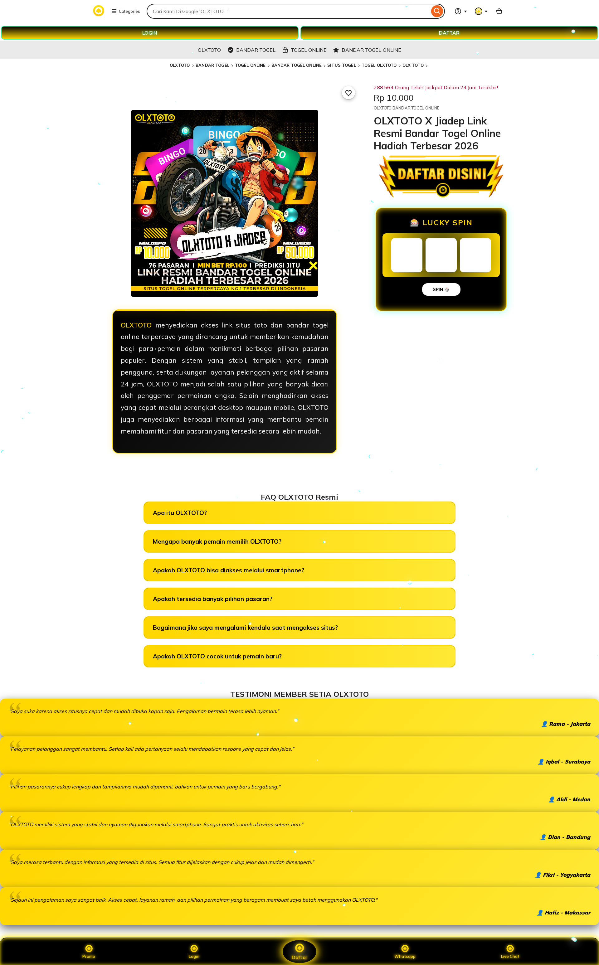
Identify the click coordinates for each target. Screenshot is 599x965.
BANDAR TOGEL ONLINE (296, 65)
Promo (88, 956)
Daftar (299, 957)
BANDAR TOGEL (212, 65)
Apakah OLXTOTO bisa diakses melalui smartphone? (228, 570)
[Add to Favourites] (348, 92)
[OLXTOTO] (98, 15)
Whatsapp (405, 956)
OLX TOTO (413, 65)
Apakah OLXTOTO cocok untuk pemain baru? (217, 656)
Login (194, 956)
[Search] (437, 11)
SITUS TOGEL (341, 65)
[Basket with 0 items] (499, 11)
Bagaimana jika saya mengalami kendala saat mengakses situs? (245, 627)
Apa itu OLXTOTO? (180, 512)
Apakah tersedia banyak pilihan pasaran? (212, 599)
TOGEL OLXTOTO (379, 65)
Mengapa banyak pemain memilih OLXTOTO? (217, 541)
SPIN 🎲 (441, 289)
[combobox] (288, 11)
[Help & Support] (460, 11)
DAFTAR (449, 33)
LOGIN (149, 33)
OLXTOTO (180, 65)
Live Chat (510, 956)
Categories (129, 11)
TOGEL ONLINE (250, 65)
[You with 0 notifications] (481, 11)
